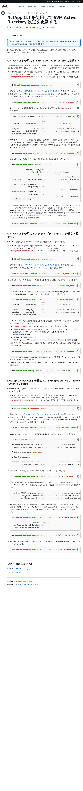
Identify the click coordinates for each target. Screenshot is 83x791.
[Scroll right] (68, 6)
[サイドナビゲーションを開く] (3, 13)
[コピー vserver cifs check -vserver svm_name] (78, 164)
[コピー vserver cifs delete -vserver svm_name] (78, 439)
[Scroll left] (17, 6)
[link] (38, 13)
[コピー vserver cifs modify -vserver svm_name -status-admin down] (78, 273)
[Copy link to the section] (5, 61)
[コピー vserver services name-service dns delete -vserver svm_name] (78, 476)
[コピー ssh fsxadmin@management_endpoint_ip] (78, 84)
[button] (14, 36)
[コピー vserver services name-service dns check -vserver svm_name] (78, 116)
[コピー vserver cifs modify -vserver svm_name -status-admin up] (78, 370)
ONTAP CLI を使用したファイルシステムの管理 (42, 91)
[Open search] (79, 7)
